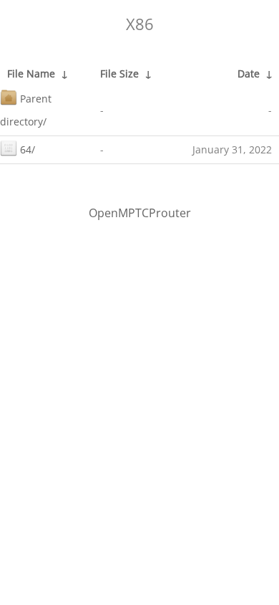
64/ (27, 149)
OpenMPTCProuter (140, 213)
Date (249, 73)
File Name (31, 73)
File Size (119, 73)
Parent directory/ (26, 110)
